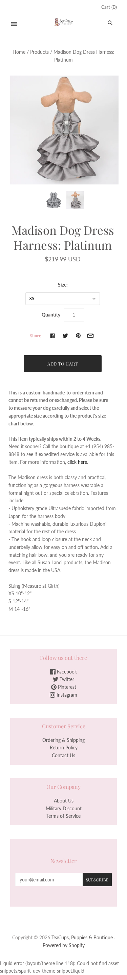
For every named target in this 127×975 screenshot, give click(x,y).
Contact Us (63, 755)
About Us (63, 800)
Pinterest (66, 687)
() (109, 7)
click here (77, 462)
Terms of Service (63, 816)
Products (39, 52)
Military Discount (64, 808)
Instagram (66, 695)
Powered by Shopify (64, 945)
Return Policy (64, 747)
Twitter (66, 679)
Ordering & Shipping (63, 740)
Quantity (51, 315)
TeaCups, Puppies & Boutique (82, 937)
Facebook (66, 672)
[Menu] (14, 24)
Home (19, 52)
